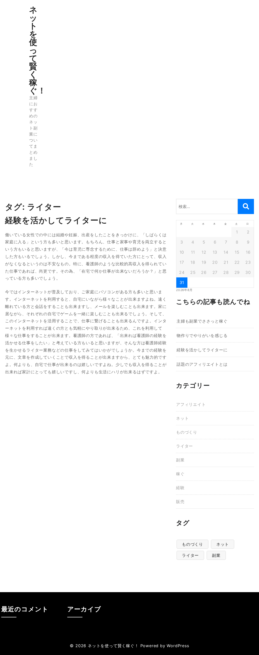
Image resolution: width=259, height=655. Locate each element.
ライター (184, 446)
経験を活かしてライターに (202, 349)
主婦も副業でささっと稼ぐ (202, 321)
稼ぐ (180, 473)
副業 (180, 459)
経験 (180, 487)
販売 (180, 501)
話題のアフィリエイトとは (202, 364)
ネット (182, 418)
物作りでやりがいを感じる (202, 335)
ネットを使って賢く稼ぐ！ (37, 50)
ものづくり (186, 432)
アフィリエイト (191, 404)
